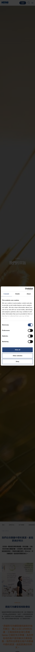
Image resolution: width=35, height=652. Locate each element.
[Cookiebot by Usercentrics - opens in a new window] (25, 289)
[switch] (30, 330)
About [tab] (29, 294)
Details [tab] (17, 294)
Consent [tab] (6, 294)
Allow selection (17, 355)
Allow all (17, 349)
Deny (17, 361)
